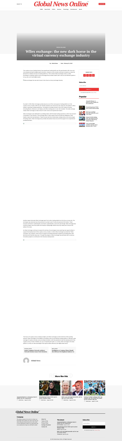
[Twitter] (87, 75)
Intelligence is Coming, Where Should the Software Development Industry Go (63, 351)
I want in (88, 89)
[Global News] (26, 361)
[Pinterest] (90, 75)
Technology (59, 434)
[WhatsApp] (93, 75)
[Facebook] (84, 75)
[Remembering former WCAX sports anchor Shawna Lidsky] (82, 108)
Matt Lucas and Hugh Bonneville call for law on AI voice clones (92, 113)
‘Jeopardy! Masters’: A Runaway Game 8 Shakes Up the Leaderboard (92, 102)
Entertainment (60, 424)
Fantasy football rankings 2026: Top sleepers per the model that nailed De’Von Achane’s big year (92, 119)
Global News (55, 63)
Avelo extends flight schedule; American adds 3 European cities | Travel (92, 125)
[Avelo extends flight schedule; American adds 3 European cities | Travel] (82, 125)
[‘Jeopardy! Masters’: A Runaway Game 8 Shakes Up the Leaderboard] (82, 102)
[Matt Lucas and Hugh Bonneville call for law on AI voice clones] (82, 113)
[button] (19, 4)
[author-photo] (17, 400)
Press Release (61, 47)
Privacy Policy (93, 92)
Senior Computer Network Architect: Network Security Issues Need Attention (35, 351)
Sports (58, 429)
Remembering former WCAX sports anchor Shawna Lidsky (92, 107)
